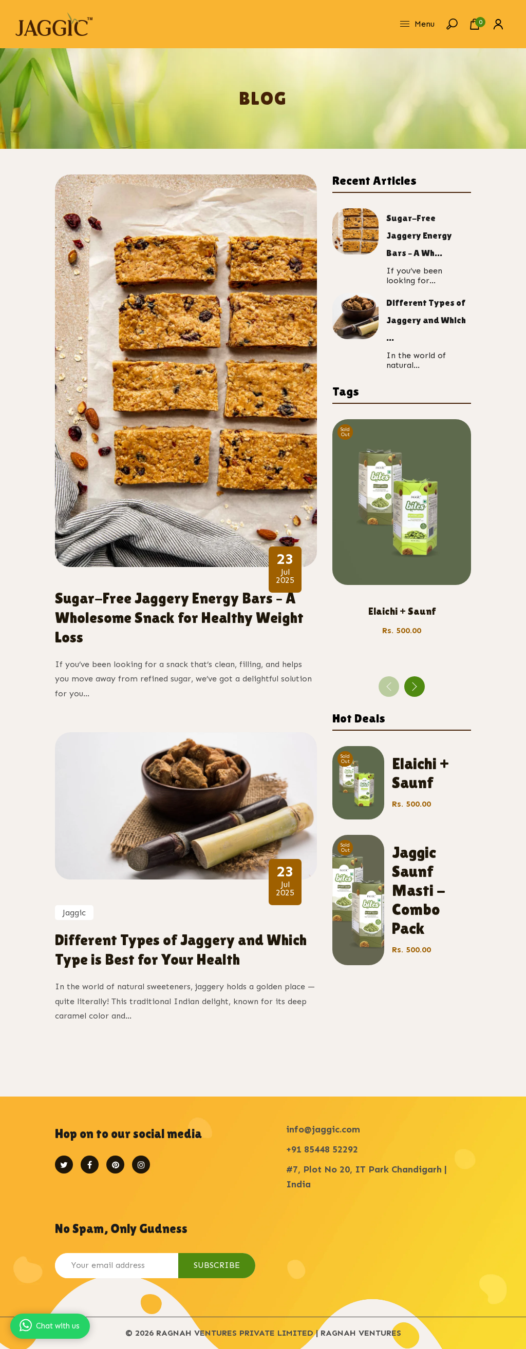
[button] (414, 686)
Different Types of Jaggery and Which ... (426, 320)
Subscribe (217, 1265)
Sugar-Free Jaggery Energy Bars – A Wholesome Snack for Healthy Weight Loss (179, 617)
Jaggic (74, 912)
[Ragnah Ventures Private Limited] (53, 23)
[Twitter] (64, 1165)
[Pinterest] (115, 1165)
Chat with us (58, 1326)
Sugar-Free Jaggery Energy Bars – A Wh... (419, 235)
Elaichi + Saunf (402, 611)
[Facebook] (90, 1165)
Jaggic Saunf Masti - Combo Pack (418, 890)
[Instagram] (141, 1165)
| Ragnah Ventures (358, 1333)
